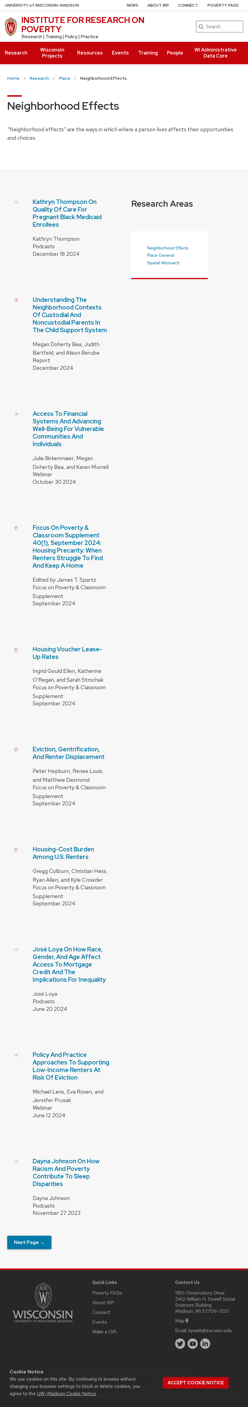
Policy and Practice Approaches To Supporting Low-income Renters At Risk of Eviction (71, 1066)
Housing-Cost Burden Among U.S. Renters (63, 853)
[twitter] (180, 1343)
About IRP (158, 5)
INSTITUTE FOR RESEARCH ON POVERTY (83, 25)
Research (16, 53)
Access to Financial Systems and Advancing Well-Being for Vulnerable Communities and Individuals (68, 429)
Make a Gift (104, 1331)
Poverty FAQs (223, 5)
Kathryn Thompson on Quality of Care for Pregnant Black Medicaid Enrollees (67, 213)
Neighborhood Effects (167, 248)
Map (179, 1321)
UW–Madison (42, 5)
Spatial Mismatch (163, 262)
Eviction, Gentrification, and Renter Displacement (69, 753)
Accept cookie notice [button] (196, 1383)
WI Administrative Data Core (215, 53)
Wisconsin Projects (52, 53)
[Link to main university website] (42, 1323)
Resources (90, 53)
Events (120, 53)
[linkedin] (205, 1343)
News (132, 5)
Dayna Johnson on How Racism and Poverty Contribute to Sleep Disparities (66, 1172)
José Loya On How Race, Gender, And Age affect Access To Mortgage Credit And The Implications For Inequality (69, 964)
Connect (188, 5)
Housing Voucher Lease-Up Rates (67, 653)
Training (148, 53)
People (175, 53)
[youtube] (193, 1343)
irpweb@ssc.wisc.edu (210, 1330)
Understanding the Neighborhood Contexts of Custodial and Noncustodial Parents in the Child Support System (70, 315)
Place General (160, 255)
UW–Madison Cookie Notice (66, 1393)
